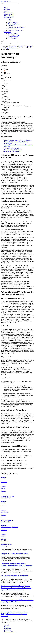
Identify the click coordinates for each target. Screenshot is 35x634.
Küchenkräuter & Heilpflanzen (16, 27)
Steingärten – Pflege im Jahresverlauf (14, 554)
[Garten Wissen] (5, 1)
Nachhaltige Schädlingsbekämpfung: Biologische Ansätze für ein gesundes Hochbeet (14, 614)
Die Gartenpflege (13, 36)
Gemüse (10, 25)
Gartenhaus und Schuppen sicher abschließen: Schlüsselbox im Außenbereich (16, 565)
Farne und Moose (13, 22)
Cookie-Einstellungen (10, 631)
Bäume (6, 8)
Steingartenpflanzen (13, 24)
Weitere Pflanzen (9, 17)
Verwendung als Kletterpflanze (13, 150)
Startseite (6, 625)
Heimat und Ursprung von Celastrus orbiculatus (17, 140)
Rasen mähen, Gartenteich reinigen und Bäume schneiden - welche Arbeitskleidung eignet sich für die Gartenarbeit (16, 588)
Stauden (6, 11)
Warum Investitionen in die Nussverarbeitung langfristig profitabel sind (17, 601)
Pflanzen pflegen (12, 33)
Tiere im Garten (12, 38)
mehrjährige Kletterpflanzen (10, 48)
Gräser (10, 20)
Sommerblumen (8, 12)
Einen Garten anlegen (14, 35)
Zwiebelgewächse (9, 14)
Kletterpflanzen (8, 16)
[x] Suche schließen (6, 43)
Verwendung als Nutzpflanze (12, 148)
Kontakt (6, 627)
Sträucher (7, 9)
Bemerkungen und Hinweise (12, 151)
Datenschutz (7, 628)
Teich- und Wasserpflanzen (15, 30)
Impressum (7, 630)
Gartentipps (7, 32)
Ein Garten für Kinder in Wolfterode (14, 576)
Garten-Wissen (12, 46)
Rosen (9, 19)
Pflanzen (20, 46)
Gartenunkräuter (12, 28)
